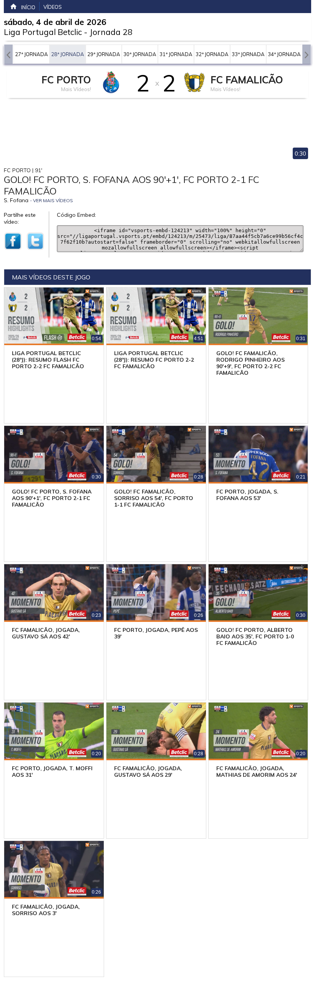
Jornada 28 (111, 32)
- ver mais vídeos (51, 200)
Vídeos (52, 7)
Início (28, 7)
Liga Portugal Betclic (43, 32)
